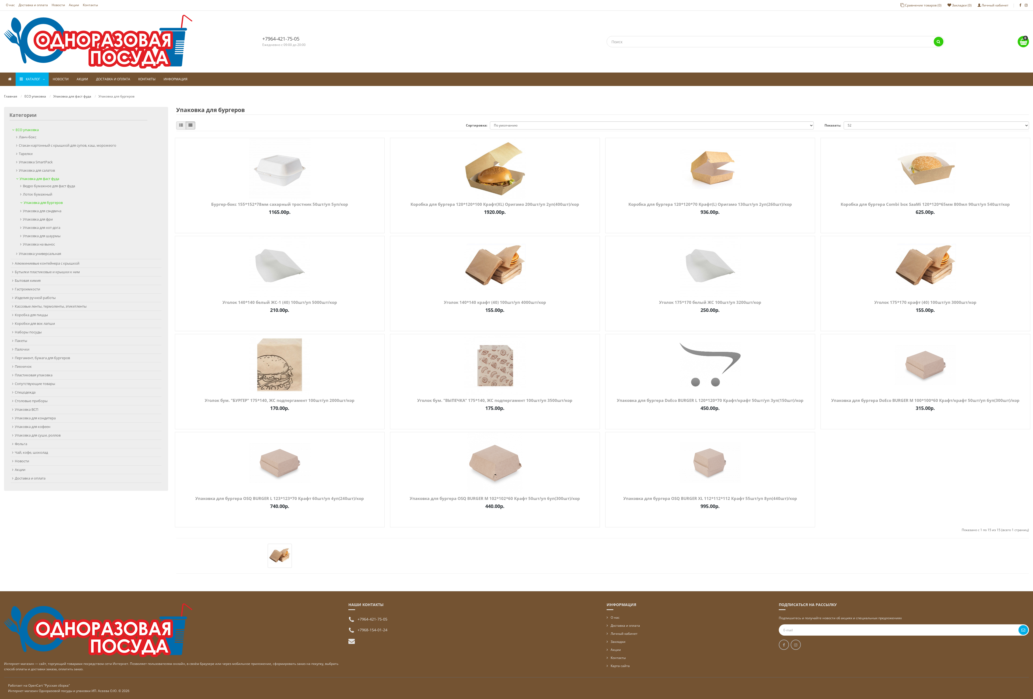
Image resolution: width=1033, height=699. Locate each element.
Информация (176, 79)
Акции (74, 5)
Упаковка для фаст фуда (72, 96)
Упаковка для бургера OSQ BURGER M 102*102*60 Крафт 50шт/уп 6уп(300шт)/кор (495, 498)
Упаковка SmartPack (36, 162)
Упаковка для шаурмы (42, 235)
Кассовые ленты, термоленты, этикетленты (51, 306)
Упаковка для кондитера (35, 418)
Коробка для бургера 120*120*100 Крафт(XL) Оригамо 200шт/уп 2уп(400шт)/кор (495, 204)
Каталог (33, 79)
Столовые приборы (31, 400)
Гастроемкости (27, 289)
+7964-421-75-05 (280, 38)
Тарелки (26, 153)
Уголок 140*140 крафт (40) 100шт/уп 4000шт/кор (495, 302)
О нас (10, 5)
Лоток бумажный (37, 194)
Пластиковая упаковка (33, 375)
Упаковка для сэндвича (42, 210)
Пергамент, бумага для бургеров (42, 357)
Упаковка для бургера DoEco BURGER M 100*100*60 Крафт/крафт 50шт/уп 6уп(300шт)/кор (925, 400)
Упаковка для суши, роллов (38, 435)
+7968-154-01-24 (372, 629)
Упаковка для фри (38, 219)
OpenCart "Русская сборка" (49, 685)
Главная (10, 96)
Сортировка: (476, 125)
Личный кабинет (624, 634)
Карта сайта (620, 666)
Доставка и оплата (33, 5)
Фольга (21, 443)
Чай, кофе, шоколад (31, 452)
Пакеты (21, 340)
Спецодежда (25, 392)
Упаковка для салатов (37, 170)
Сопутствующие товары (35, 383)
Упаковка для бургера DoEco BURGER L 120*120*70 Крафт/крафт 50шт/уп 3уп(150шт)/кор (710, 400)
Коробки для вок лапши (35, 323)
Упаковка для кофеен (32, 426)
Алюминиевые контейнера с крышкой (47, 263)
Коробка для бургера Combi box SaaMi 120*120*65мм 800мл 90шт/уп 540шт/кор (925, 204)
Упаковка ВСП (26, 409)
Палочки (22, 349)
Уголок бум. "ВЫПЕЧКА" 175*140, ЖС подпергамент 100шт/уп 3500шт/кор (494, 400)
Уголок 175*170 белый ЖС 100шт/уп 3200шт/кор (710, 302)
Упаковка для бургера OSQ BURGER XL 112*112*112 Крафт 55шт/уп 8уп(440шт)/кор (710, 498)
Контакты (90, 5)
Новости (58, 5)
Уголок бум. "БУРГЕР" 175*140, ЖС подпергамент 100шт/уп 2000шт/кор (280, 400)
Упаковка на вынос (39, 244)
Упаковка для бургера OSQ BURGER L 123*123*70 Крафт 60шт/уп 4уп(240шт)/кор (279, 498)
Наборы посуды (28, 332)
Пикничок (23, 366)
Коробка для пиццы (31, 314)
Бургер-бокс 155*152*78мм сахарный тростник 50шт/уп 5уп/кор (279, 204)
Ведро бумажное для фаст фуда (49, 185)
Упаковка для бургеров (43, 202)
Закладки (618, 642)
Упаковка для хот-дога (41, 227)
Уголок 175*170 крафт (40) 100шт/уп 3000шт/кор (925, 302)
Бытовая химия (28, 280)
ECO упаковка (35, 96)
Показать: (833, 125)
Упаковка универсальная (40, 253)
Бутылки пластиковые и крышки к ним (47, 271)
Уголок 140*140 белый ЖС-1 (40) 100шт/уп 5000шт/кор (279, 302)
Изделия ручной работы (35, 297)
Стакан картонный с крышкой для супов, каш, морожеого (67, 145)
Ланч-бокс (27, 137)
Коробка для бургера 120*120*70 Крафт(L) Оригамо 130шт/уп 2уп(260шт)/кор (710, 204)
